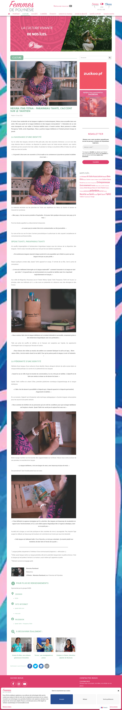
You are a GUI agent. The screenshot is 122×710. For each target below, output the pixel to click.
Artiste (90, 176)
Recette (83, 194)
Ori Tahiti (98, 188)
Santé (91, 194)
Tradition (82, 196)
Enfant (89, 182)
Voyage (92, 196)
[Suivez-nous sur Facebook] (13, 682)
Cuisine (100, 179)
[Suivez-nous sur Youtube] (25, 682)
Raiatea (105, 191)
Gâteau (96, 185)
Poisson (81, 191)
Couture (92, 179)
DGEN (16, 598)
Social (95, 194)
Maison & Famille (65, 14)
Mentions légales (7, 706)
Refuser (85, 699)
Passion (103, 188)
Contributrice (85, 681)
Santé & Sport (95, 14)
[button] (118, 691)
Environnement (85, 185)
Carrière (43, 14)
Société (34, 14)
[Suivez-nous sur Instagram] (19, 682)
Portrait (16, 14)
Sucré (103, 194)
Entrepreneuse (103, 182)
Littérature (82, 188)
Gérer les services (113, 706)
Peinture (107, 188)
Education (86, 182)
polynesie (86, 191)
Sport (99, 194)
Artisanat (83, 176)
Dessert (82, 182)
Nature (94, 188)
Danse (109, 179)
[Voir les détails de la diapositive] (61, 33)
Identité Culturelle (105, 185)
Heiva (100, 185)
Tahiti (108, 194)
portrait (101, 191)
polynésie (94, 190)
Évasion (53, 14)
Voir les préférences (108, 699)
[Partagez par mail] (47, 666)
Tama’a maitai (109, 14)
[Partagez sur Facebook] (30, 666)
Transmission (87, 196)
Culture (25, 14)
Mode (85, 188)
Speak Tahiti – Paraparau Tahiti (23, 623)
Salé (87, 194)
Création (96, 179)
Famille (93, 185)
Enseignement (93, 182)
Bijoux (84, 179)
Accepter (61, 699)
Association (97, 176)
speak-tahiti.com (19, 608)
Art (80, 176)
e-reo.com (17, 613)
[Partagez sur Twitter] (35, 666)
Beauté (104, 176)
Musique (90, 188)
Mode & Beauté (81, 14)
